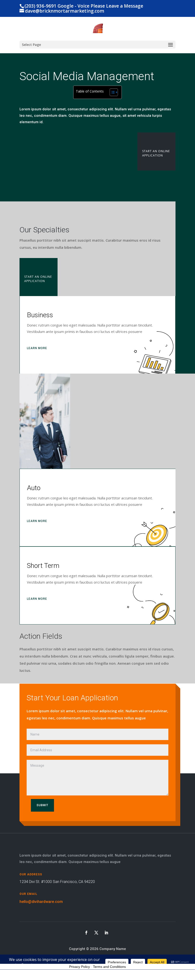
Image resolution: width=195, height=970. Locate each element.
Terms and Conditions (109, 967)
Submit (42, 805)
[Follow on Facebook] (86, 932)
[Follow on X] (96, 932)
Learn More (37, 348)
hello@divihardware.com (41, 901)
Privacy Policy (79, 967)
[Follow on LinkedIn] (106, 932)
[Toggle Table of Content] (111, 92)
